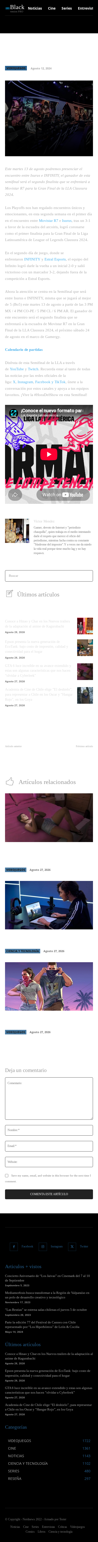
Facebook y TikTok (50, 382)
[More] (79, 149)
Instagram (25, 382)
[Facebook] (14, 1247)
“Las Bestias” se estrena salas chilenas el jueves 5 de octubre (46, 1310)
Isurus (67, 221)
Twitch (33, 369)
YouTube (17, 369)
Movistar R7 (48, 221)
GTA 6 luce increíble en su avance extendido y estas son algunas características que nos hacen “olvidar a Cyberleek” (38, 670)
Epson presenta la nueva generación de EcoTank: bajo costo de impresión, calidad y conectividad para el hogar (36, 647)
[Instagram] (43, 1247)
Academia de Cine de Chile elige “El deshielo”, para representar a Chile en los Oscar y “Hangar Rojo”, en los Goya (39, 694)
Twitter (84, 1246)
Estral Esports (55, 259)
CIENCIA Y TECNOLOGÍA (22, 951)
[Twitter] (72, 1247)
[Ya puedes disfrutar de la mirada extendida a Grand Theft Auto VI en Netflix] (49, 986)
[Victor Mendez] (17, 537)
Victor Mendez (44, 521)
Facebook (27, 1246)
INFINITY (32, 259)
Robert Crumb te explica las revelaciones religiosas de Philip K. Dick (24, 757)
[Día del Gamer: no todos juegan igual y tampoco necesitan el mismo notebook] (49, 905)
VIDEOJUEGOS (16, 68)
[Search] (87, 576)
